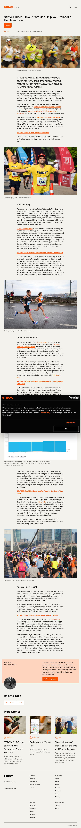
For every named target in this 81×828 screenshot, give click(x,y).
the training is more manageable (48, 117)
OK (66, 429)
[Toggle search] (70, 7)
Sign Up (57, 805)
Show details (70, 422)
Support (57, 788)
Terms (57, 794)
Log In (57, 808)
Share (8, 25)
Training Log (55, 619)
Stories (57, 785)
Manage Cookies (72, 825)
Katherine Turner (37, 32)
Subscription (33, 782)
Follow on (47, 679)
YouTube (32, 814)
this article (42, 502)
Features (32, 778)
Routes (32, 788)
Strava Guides (42, 342)
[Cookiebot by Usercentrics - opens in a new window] (70, 397)
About (57, 778)
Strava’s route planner (24, 229)
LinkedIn (32, 817)
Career (57, 782)
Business (58, 791)
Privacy (57, 797)
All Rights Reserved (10, 788)
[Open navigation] (76, 7)
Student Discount (35, 785)
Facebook (32, 805)
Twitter (32, 811)
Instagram (33, 808)
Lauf (20, 703)
